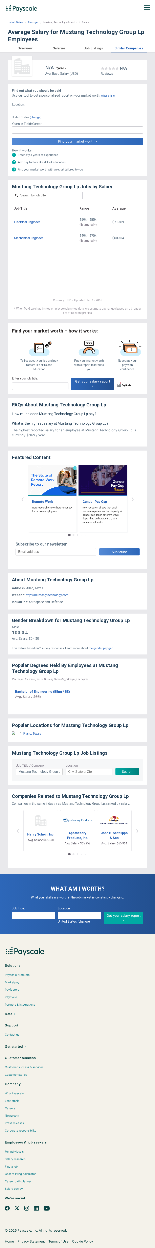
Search (127, 771)
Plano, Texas (32, 733)
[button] (25, 47)
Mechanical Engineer (28, 238)
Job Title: (18, 908)
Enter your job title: (25, 378)
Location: (18, 104)
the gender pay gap (101, 648)
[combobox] (77, 110)
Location (72, 765)
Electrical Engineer (27, 222)
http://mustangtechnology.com (47, 595)
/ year (60, 68)
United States (15, 22)
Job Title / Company (30, 765)
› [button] (132, 498)
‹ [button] (22, 498)
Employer (33, 22)
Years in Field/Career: (27, 124)
